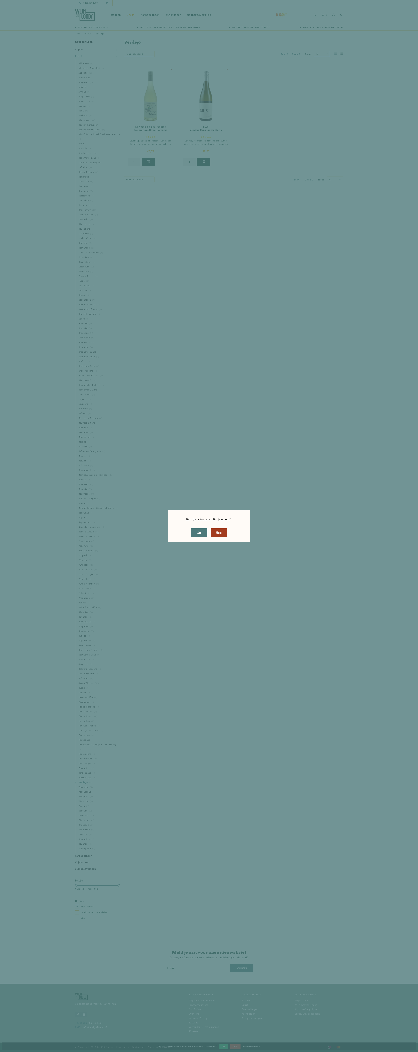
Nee (219, 532)
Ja (199, 532)
